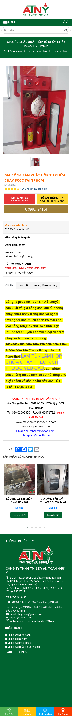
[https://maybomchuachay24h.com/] (4, 51)
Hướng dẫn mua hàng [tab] (45, 285)
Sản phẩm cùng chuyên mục (23, 456)
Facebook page (17, 652)
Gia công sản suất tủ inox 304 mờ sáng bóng (53, 502)
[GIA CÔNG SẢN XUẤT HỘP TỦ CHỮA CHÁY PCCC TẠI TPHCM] (36, 162)
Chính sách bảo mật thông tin (23, 646)
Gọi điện (9, 714)
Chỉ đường (63, 714)
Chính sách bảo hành (19, 635)
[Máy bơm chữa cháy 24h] (36, 9)
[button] (28, 527)
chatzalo (27, 714)
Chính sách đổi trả (17, 638)
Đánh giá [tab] (23, 285)
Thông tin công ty (20, 541)
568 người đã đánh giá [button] (34, 188)
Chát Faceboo (45, 714)
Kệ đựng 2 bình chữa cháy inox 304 (19, 500)
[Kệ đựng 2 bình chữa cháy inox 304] (19, 479)
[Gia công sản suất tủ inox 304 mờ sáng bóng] (53, 479)
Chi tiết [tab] (9, 285)
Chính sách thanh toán (19, 642)
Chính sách (13, 628)
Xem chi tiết (19, 515)
